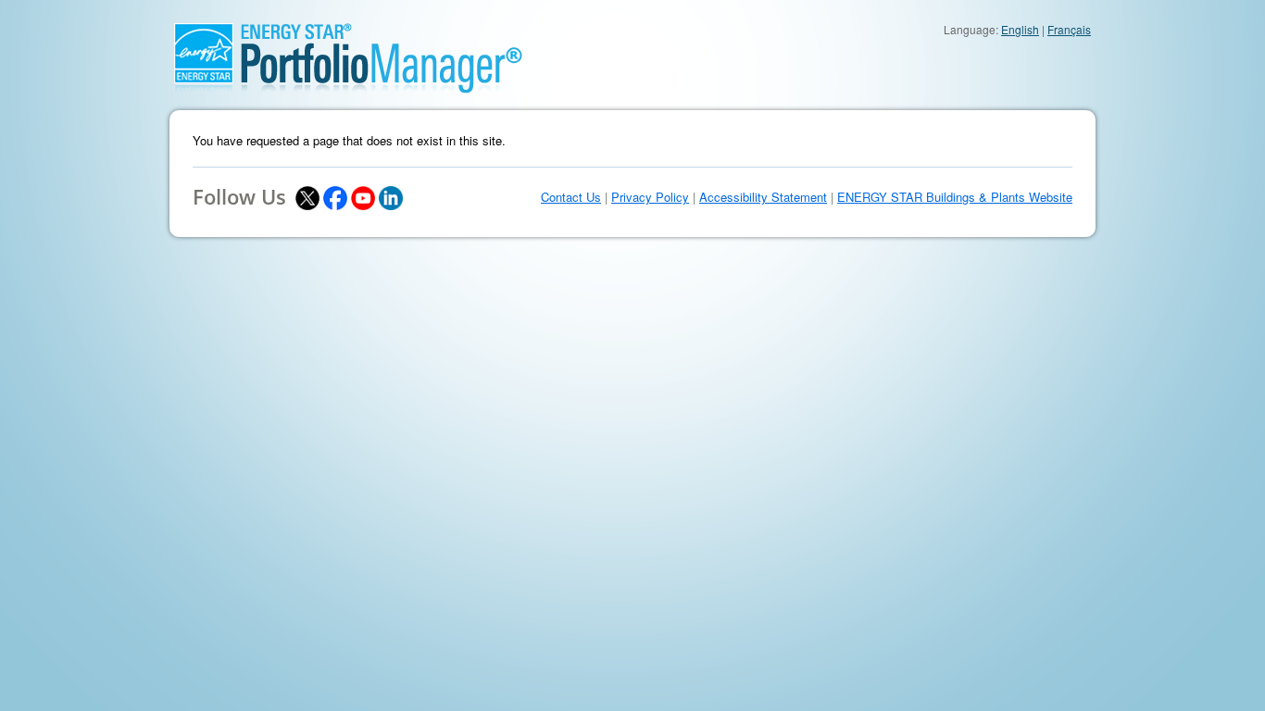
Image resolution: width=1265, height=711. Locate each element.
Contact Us (571, 197)
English (1020, 29)
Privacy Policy (650, 197)
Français (1069, 29)
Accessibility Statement (763, 197)
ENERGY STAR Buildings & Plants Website (954, 197)
